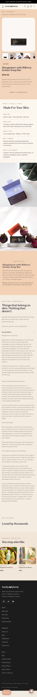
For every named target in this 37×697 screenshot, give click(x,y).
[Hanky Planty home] (11, 6)
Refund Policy (6, 666)
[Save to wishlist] (14, 549)
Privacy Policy (6, 662)
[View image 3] (20, 56)
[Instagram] (3, 601)
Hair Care (5, 614)
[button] (34, 6)
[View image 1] (5, 56)
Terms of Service (7, 673)
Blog (3, 635)
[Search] (25, 6)
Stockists (5, 642)
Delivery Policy (6, 659)
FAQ (3, 655)
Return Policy (6, 669)
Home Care (5, 618)
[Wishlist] (31, 6)
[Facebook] (13, 601)
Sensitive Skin (6, 621)
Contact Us (5, 645)
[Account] (28, 6)
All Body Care (11, 11)
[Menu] (3, 6)
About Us (5, 631)
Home (3, 11)
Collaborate (5, 638)
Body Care (5, 611)
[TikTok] (8, 601)
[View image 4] (27, 56)
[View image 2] (12, 56)
